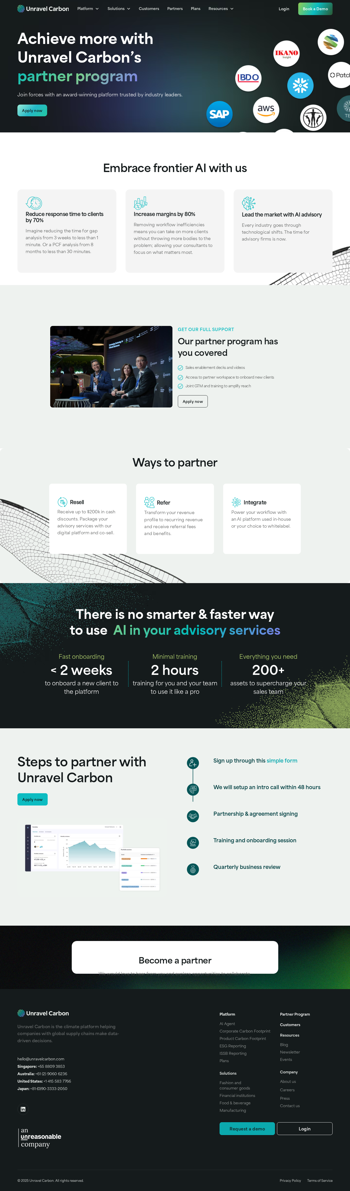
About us (288, 1081)
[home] (43, 8)
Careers (287, 1089)
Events (286, 1059)
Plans (195, 8)
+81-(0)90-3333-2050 (42, 1088)
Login (284, 8)
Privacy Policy (290, 1180)
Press (285, 1098)
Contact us (290, 1105)
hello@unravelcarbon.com (40, 1059)
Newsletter (290, 1052)
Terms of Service (320, 1180)
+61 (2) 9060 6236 (42, 1073)
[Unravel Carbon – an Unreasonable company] (39, 1137)
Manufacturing (233, 1110)
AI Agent (227, 1023)
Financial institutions (237, 1095)
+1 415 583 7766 (44, 1081)
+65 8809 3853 (41, 1066)
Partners (175, 8)
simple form (282, 760)
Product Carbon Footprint (243, 1038)
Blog (284, 1044)
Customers (149, 8)
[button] (88, 8)
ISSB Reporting (233, 1053)
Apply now (32, 110)
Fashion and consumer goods (235, 1085)
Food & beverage (235, 1103)
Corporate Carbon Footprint (245, 1031)
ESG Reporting (233, 1045)
